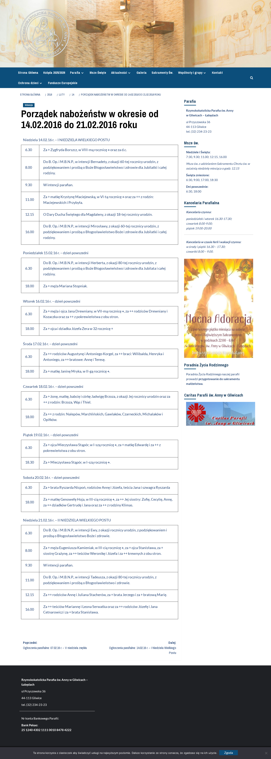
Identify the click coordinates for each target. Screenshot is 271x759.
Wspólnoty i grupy (190, 72)
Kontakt (217, 72)
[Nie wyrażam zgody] (266, 753)
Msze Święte (98, 72)
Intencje (29, 105)
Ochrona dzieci (28, 83)
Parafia (75, 72)
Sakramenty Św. (162, 72)
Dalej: (142, 647)
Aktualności (119, 72)
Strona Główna (28, 72)
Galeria (141, 72)
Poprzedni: (55, 645)
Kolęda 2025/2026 (54, 72)
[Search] (250, 77)
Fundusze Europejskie (62, 83)
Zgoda (228, 752)
